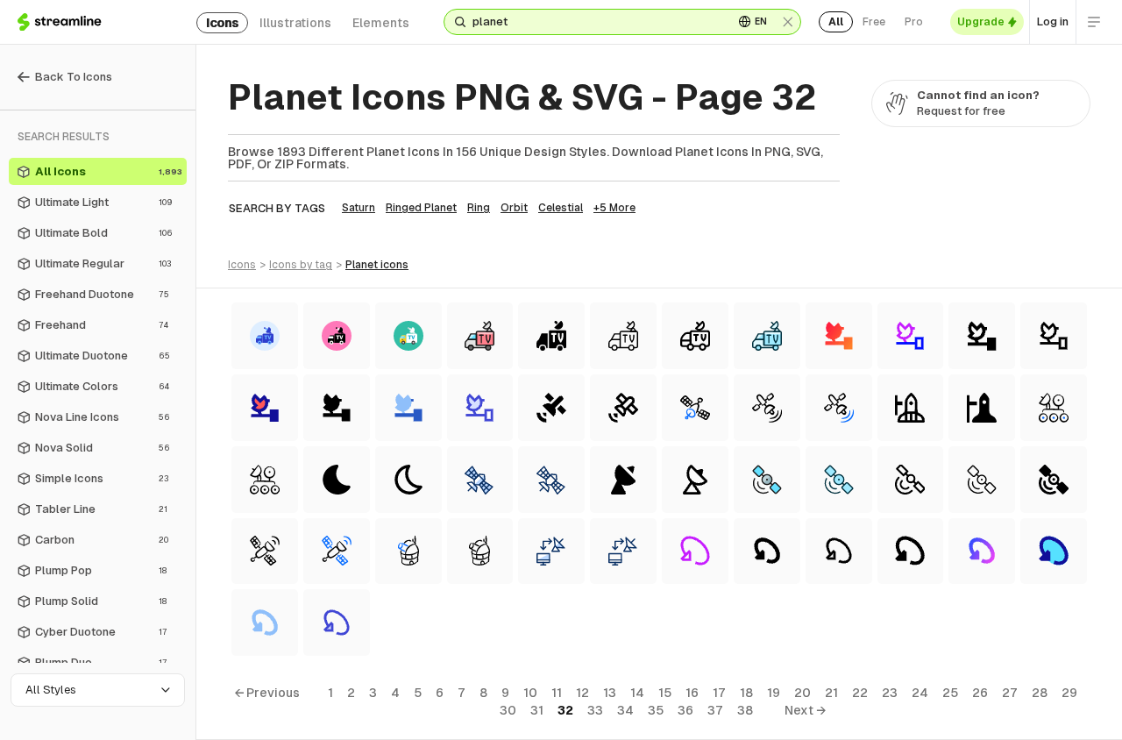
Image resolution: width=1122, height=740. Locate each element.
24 (920, 693)
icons (222, 23)
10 (530, 693)
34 (625, 710)
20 (802, 693)
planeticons (376, 265)
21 (831, 693)
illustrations (295, 23)
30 (508, 710)
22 (860, 693)
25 (950, 693)
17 (719, 693)
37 (715, 710)
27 (1010, 693)
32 (565, 710)
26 (980, 693)
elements (380, 23)
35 (656, 710)
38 (745, 710)
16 (692, 693)
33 (595, 710)
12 (582, 693)
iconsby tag (300, 265)
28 (1039, 693)
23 (890, 693)
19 (773, 693)
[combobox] (596, 22)
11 (556, 693)
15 (664, 693)
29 (1069, 693)
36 (685, 710)
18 (746, 693)
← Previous (267, 693)
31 (536, 710)
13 (609, 693)
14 (637, 693)
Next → (805, 710)
